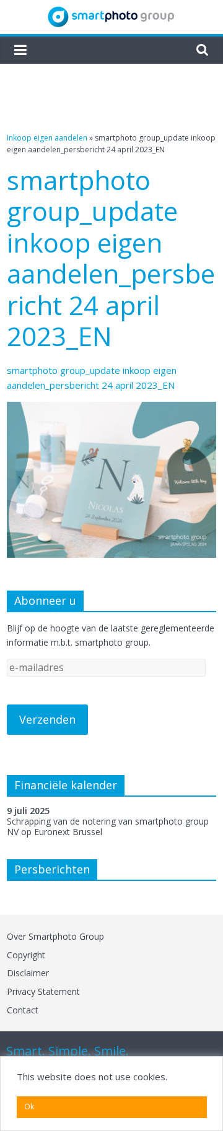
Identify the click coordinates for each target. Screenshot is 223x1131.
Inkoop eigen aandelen (47, 137)
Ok (29, 1106)
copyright (26, 955)
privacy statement (43, 991)
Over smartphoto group (55, 936)
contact (22, 1010)
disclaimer (28, 973)
